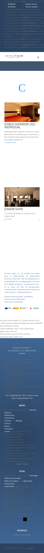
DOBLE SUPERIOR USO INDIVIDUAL (19, 125)
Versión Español (32, 7)
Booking (19, 421)
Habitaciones (11, 142)
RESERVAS (11, 4)
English (26, 464)
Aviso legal (34, 475)
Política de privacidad (12, 478)
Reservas (33, 410)
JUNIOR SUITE (13, 209)
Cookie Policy (9, 486)
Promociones (9, 418)
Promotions (8, 429)
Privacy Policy (9, 484)
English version (31, 4)
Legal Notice (27, 481)
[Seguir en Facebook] (20, 519)
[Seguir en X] (25, 519)
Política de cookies (11, 481)
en (5, 219)
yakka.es (30, 548)
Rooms (9, 219)
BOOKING (11, 7)
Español (18, 464)
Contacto (7, 421)
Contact (7, 431)
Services (7, 423)
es (5, 142)
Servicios (7, 413)
